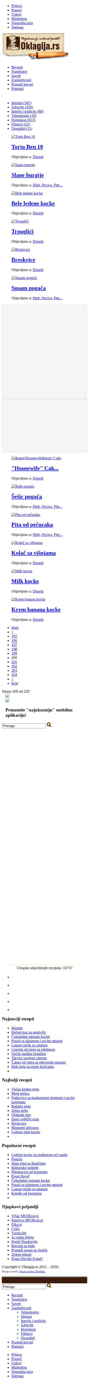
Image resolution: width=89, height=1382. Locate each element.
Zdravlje (27, 1325)
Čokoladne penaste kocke (30, 1037)
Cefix (15, 1229)
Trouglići (22, 231)
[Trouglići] (20, 221)
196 (14, 640)
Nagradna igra (22, 23)
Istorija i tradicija (33, 1321)
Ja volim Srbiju (22, 1237)
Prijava (16, 6)
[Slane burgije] (23, 165)
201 (14, 662)
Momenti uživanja (24, 1128)
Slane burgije (27, 175)
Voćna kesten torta (25, 1089)
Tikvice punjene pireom (29, 1058)
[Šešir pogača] (22, 486)
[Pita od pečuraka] (25, 515)
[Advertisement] (44, 351)
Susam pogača (28, 288)
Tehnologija (30, 1312)
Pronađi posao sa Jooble (29, 1250)
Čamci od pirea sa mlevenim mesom (38, 1062)
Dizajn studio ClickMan (32, 1271)
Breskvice (23, 260)
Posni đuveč (20, 1176)
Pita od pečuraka (32, 524)
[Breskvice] (20, 250)
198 (14, 649)
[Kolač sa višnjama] (26, 543)
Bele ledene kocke (33, 203)
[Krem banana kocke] (28, 599)
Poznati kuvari (22, 84)
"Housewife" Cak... (35, 468)
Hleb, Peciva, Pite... (47, 185)
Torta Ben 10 (27, 147)
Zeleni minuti (21, 1254)
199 (14, 653)
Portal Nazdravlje (24, 1242)
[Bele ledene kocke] (27, 193)
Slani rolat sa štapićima (28, 1163)
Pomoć (16, 10)
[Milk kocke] (21, 571)
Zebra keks (19, 1111)
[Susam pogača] (24, 278)
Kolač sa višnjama (33, 553)
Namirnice (19, 71)
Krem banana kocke (36, 609)
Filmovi (27, 1334)
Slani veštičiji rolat (25, 1119)
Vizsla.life (18, 1233)
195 (14, 636)
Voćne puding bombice (28, 1054)
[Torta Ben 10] (23, 137)
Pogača (16, 1159)
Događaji (28, 1338)
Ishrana (26, 1316)
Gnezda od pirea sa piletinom (33, 1049)
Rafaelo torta (21, 1106)
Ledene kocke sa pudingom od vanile (39, 1155)
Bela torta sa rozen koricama (32, 1067)
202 (14, 666)
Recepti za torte (23, 1246)
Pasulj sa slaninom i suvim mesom (36, 1041)
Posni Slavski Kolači (26, 1259)
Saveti (16, 76)
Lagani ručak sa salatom (29, 1045)
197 (14, 645)
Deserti (38, 157)
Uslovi (16, 14)
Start (14, 628)
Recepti (17, 67)
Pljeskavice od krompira (29, 1172)
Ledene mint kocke (25, 1132)
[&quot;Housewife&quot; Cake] (36, 458)
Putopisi (17, 89)
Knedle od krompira (26, 1193)
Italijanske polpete (24, 1168)
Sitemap (17, 27)
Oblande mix (21, 1115)
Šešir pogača (26, 496)
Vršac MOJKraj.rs (25, 1216)
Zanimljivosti (21, 80)
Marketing (19, 19)
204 (14, 675)
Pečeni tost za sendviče (28, 1032)
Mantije (17, 1028)
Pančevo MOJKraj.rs (27, 1220)
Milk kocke (25, 581)
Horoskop (28, 1329)
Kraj (14, 683)
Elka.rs (16, 1224)
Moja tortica (20, 1093)
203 (14, 670)
